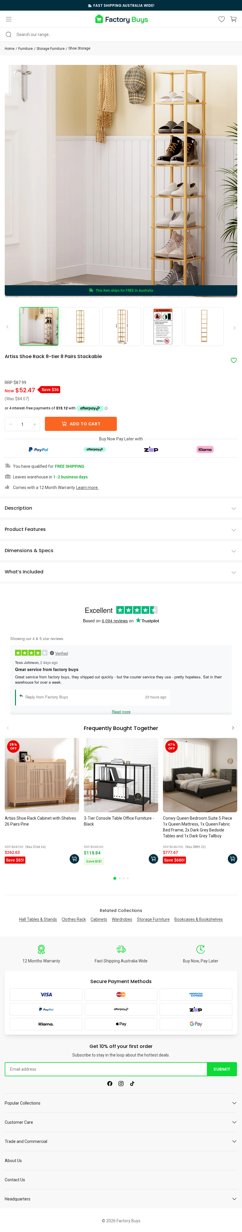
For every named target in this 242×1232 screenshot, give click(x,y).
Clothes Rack (74, 919)
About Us (13, 1160)
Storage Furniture (51, 49)
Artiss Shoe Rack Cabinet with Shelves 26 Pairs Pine (40, 821)
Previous (9, 326)
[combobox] (121, 34)
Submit (221, 1069)
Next (232, 328)
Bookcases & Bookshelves (198, 919)
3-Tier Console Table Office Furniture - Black (119, 821)
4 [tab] (128, 878)
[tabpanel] (42, 802)
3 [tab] (124, 878)
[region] (121, 5)
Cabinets (99, 919)
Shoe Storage (79, 48)
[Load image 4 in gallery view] (162, 326)
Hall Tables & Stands (38, 919)
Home (9, 49)
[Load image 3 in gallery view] (121, 326)
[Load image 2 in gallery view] (80, 326)
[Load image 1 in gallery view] (38, 326)
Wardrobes (122, 919)
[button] (8, 19)
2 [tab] (119, 878)
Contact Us (15, 1179)
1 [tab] (114, 878)
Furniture (25, 49)
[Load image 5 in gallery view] (204, 326)
